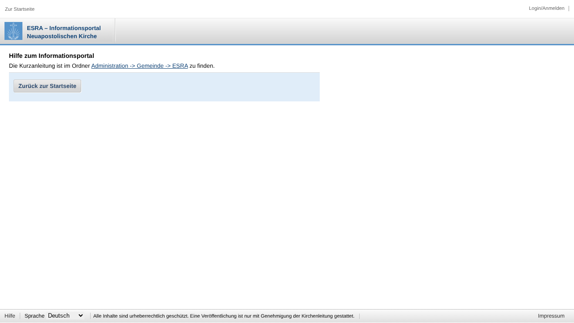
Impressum (551, 316)
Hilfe (9, 316)
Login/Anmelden (547, 8)
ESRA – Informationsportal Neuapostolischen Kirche (64, 32)
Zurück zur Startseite (47, 86)
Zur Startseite (20, 9)
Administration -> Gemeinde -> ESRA (139, 65)
